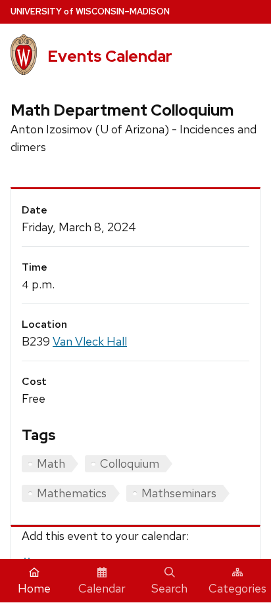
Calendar (102, 588)
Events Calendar (109, 56)
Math (51, 463)
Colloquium (129, 463)
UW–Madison (90, 11)
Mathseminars (178, 493)
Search (169, 588)
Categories (237, 588)
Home (34, 588)
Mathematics (72, 493)
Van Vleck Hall (90, 341)
